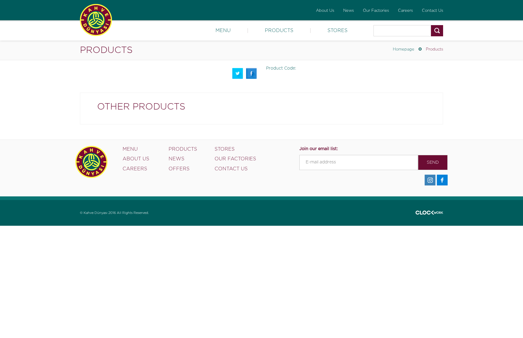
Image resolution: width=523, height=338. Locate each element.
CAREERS (135, 168)
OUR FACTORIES (235, 158)
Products (434, 49)
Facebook (251, 73)
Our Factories (376, 11)
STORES (337, 30)
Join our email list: (318, 149)
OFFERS (179, 168)
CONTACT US (231, 168)
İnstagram (430, 180)
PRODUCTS (279, 30)
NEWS (176, 158)
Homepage (403, 49)
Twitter (237, 73)
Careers (405, 11)
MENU (223, 30)
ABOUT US (136, 158)
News (348, 11)
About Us (325, 11)
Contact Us (432, 11)
